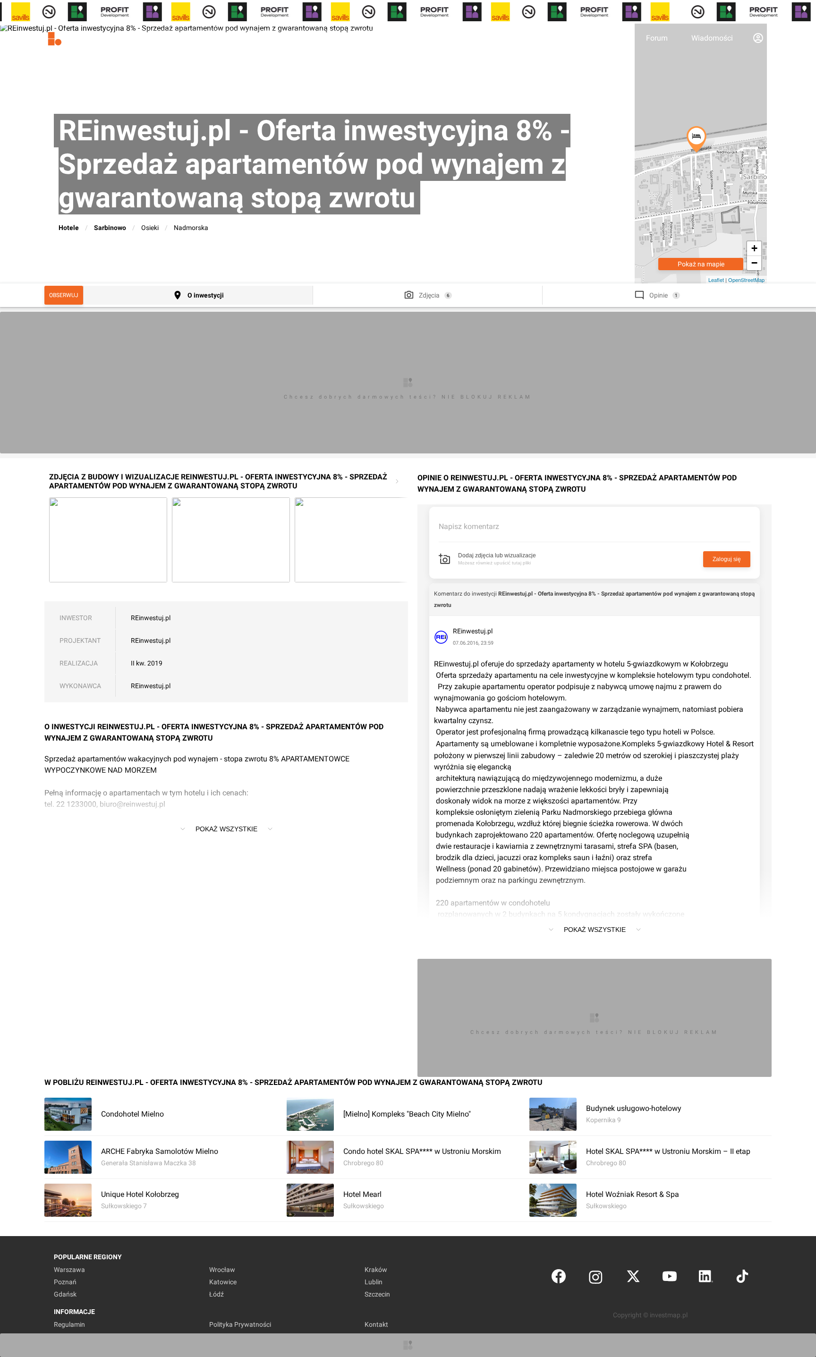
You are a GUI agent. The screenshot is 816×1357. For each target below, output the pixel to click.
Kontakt (376, 1324)
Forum (657, 38)
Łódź (216, 1294)
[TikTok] (742, 1278)
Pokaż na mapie (701, 264)
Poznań (65, 1282)
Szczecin (377, 1294)
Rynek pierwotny (554, 38)
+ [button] (754, 248)
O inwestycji (205, 295)
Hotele (69, 227)
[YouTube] (670, 1278)
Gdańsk (65, 1294)
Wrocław (222, 1269)
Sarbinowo (110, 227)
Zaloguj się (727, 559)
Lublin (373, 1282)
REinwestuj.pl (150, 618)
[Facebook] (559, 1278)
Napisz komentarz (469, 526)
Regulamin (69, 1324)
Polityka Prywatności (240, 1324)
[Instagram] (595, 1278)
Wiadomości (712, 38)
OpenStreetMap (746, 279)
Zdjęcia (429, 295)
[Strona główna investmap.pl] (77, 37)
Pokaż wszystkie (226, 829)
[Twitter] (633, 1278)
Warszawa (69, 1269)
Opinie (658, 295)
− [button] (754, 263)
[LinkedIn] (706, 1278)
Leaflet (716, 279)
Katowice (223, 1282)
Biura (613, 38)
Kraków (376, 1269)
